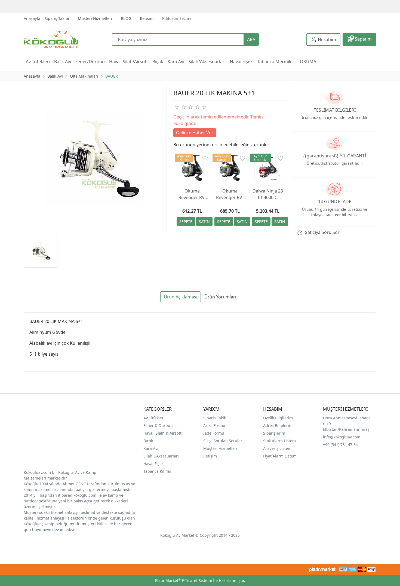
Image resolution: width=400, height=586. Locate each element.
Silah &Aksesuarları (161, 456)
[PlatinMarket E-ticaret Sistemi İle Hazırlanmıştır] (322, 569)
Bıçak (148, 440)
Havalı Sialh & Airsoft (162, 433)
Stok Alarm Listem (279, 440)
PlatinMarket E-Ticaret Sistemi (183, 580)
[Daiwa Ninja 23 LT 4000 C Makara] (267, 168)
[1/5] (176, 107)
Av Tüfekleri (154, 417)
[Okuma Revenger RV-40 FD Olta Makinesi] (230, 168)
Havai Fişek (153, 463)
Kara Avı (150, 448)
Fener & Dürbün (158, 425)
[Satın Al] (204, 221)
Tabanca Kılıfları (158, 471)
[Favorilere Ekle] (205, 158)
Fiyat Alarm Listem (280, 456)
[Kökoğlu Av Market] (68, 39)
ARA (251, 39)
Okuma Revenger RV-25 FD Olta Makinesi (192, 194)
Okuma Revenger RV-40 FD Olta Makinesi (230, 194)
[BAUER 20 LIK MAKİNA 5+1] (95, 158)
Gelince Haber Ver (194, 133)
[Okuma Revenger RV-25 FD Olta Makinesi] (192, 168)
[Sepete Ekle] (186, 221)
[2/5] (180, 107)
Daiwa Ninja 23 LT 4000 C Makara (268, 194)
